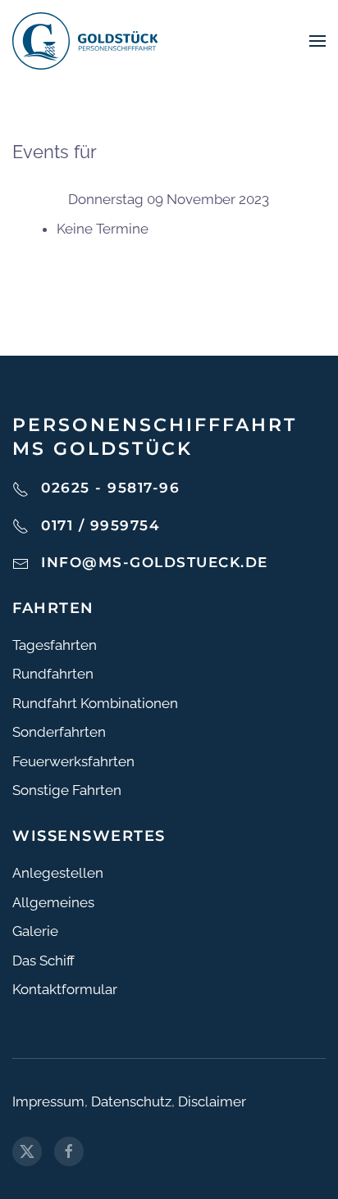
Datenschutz (131, 1101)
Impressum (48, 1101)
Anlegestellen (57, 873)
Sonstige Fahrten (66, 790)
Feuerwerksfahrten (73, 761)
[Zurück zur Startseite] (85, 41)
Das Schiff (43, 960)
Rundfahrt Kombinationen (95, 703)
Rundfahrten (53, 673)
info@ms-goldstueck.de (154, 562)
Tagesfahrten (54, 645)
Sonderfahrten (59, 732)
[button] (317, 41)
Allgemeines (53, 902)
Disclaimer (212, 1101)
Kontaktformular (64, 989)
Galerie (35, 931)
